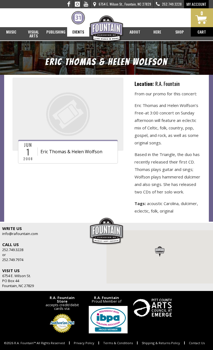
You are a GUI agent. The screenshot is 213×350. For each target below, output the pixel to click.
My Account (196, 4)
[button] (160, 251)
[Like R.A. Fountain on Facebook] (69, 4)
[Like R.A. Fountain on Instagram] (77, 4)
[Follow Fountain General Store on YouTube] (86, 4)
